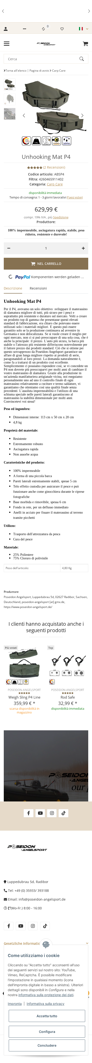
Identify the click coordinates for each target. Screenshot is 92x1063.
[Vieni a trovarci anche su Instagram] (52, 813)
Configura (47, 1032)
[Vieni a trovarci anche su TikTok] (63, 813)
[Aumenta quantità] (83, 248)
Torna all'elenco (15, 71)
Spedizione (60, 217)
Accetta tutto (47, 1016)
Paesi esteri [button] (75, 197)
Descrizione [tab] (13, 288)
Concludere (47, 1045)
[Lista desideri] (62, 29)
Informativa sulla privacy (45, 1004)
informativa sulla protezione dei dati (45, 995)
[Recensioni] (24, 693)
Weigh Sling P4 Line (24, 697)
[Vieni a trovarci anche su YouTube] (40, 813)
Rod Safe (68, 697)
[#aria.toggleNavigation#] (6, 43)
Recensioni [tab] (38, 288)
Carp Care (55, 184)
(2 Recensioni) (54, 167)
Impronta (15, 1004)
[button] (3, 11)
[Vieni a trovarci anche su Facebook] (28, 813)
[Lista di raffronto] (43, 29)
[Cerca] (83, 59)
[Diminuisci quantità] (9, 248)
